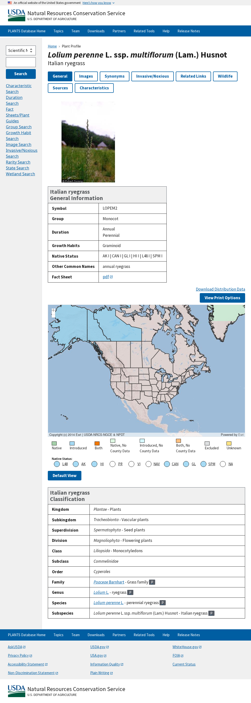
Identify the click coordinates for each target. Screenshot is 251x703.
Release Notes (188, 31)
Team (75, 31)
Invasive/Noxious (152, 76)
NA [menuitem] (230, 464)
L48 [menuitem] (65, 464)
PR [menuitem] (120, 464)
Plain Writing (99, 672)
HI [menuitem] (102, 464)
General (60, 76)
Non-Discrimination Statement (31, 672)
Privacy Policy (18, 655)
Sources (60, 88)
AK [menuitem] (83, 464)
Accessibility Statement (26, 664)
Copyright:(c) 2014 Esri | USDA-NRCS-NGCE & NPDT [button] (87, 435)
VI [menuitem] (139, 464)
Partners (119, 31)
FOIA (176, 655)
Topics (58, 31)
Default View (64, 475)
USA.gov (96, 655)
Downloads (96, 31)
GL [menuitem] (194, 464)
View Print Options (222, 297)
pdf (106, 276)
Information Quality (105, 664)
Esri (241, 434)
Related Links (193, 76)
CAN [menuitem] (175, 464)
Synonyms (115, 76)
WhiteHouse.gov (185, 646)
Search (20, 73)
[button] (53, 311)
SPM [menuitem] (211, 464)
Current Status (184, 664)
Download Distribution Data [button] (220, 289)
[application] (146, 371)
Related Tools (144, 31)
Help (166, 31)
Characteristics (94, 88)
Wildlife (225, 76)
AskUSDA (15, 646)
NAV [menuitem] (156, 464)
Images (86, 76)
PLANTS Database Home (27, 31)
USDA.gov (97, 646)
